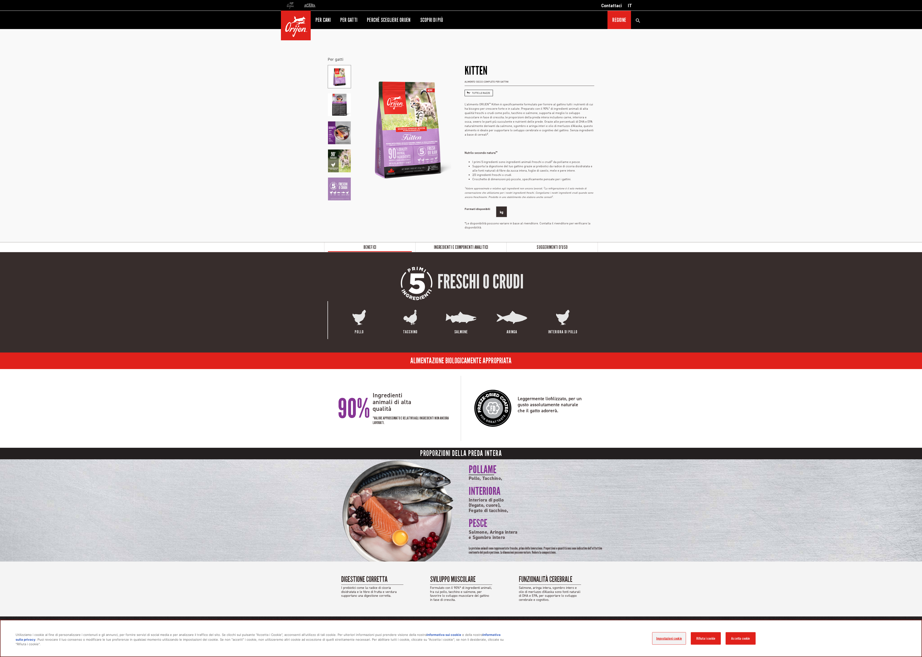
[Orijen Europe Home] (296, 25)
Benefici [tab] (370, 247)
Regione (619, 20)
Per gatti (335, 59)
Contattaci (611, 5)
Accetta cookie (740, 638)
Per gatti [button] (348, 20)
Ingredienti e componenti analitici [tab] (461, 247)
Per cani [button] (323, 20)
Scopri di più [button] (431, 20)
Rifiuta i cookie (705, 638)
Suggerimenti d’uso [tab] (552, 247)
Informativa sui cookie (444, 635)
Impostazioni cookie (669, 638)
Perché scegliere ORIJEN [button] (389, 20)
